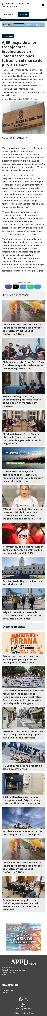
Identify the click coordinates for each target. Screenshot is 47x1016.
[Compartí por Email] (23, 287)
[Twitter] (26, 999)
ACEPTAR (23, 14)
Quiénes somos (7, 990)
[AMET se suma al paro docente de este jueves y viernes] (23, 752)
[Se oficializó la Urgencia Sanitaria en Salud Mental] (23, 568)
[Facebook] (21, 999)
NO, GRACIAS (9, 14)
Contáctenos (6, 993)
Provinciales (8, 36)
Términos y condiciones (23, 1008)
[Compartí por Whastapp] (30, 287)
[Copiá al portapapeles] (37, 287)
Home (4, 988)
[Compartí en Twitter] (16, 287)
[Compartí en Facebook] (8, 287)
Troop (31, 1013)
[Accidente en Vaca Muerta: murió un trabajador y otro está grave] (23, 818)
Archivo (23, 1006)
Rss (23, 1004)
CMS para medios (19, 1013)
